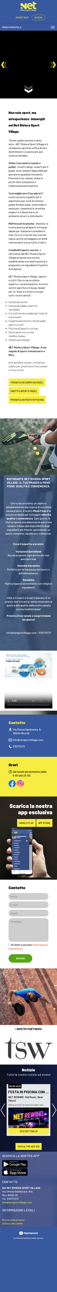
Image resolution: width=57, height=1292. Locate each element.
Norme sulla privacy (13, 1219)
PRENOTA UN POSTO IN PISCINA (27, 399)
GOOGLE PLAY (26, 823)
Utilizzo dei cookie (12, 1223)
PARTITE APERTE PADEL (24, 391)
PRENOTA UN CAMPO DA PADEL (27, 382)
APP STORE (44, 823)
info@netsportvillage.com (28, 739)
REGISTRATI (22, 17)
